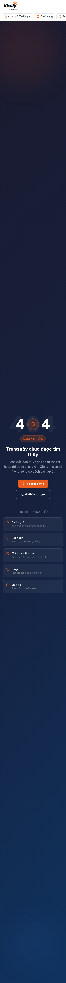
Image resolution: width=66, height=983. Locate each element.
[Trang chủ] (11, 5)
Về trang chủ (35, 483)
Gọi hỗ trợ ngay (35, 494)
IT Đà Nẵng (46, 16)
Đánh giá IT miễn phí (19, 16)
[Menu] (59, 5)
